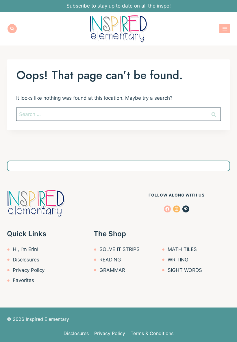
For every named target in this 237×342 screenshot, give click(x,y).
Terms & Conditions (152, 333)
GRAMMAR (112, 270)
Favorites (23, 280)
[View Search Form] (12, 28)
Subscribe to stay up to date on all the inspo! (118, 6)
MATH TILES (182, 249)
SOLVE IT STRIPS (119, 249)
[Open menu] (224, 28)
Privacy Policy (29, 270)
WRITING (178, 260)
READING (110, 260)
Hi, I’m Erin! (25, 249)
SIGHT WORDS (185, 270)
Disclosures (26, 260)
